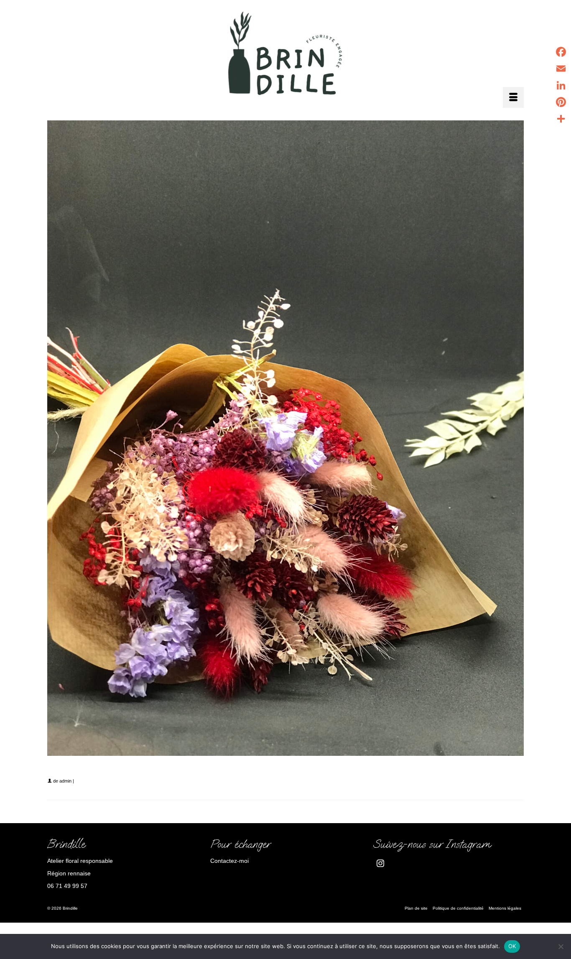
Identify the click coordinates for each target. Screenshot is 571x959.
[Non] (560, 946)
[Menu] (513, 97)
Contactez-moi (229, 860)
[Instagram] (380, 863)
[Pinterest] (561, 102)
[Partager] (561, 118)
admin (65, 780)
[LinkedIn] (561, 85)
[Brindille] (285, 55)
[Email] (561, 68)
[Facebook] (561, 51)
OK (512, 946)
